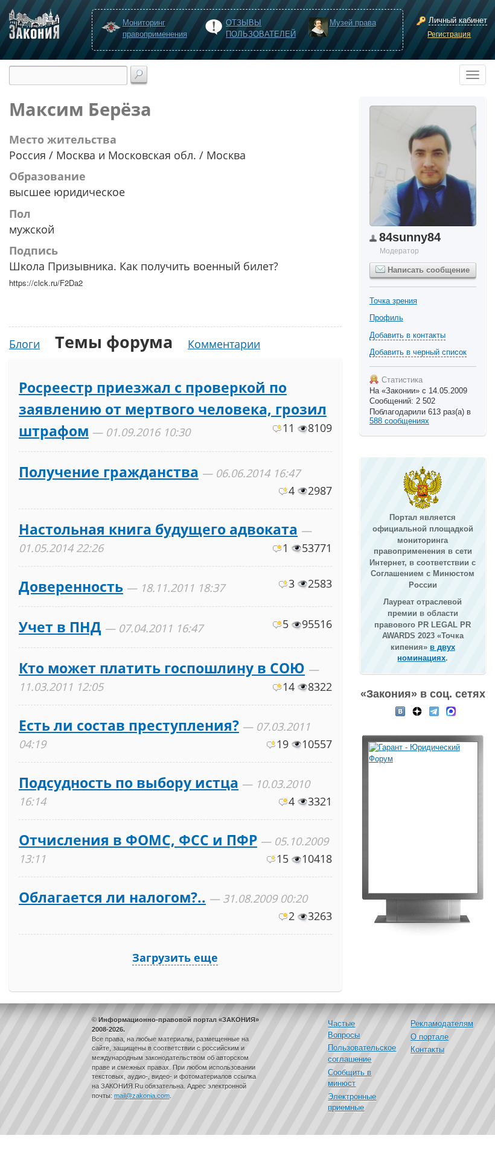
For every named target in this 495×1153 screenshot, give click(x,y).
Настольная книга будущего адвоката (158, 529)
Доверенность (71, 586)
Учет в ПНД (60, 627)
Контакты (427, 1049)
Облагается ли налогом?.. (112, 897)
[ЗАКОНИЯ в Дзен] (417, 711)
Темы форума (114, 342)
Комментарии (224, 344)
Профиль (386, 317)
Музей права (353, 22)
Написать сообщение (427, 270)
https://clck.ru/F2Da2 (46, 283)
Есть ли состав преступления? (129, 725)
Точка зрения (393, 300)
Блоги (24, 344)
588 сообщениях (399, 420)
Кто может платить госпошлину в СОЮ (162, 668)
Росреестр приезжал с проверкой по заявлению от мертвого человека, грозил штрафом (173, 409)
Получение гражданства (109, 471)
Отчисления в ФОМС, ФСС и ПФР (138, 840)
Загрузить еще (175, 957)
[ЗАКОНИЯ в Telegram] (434, 711)
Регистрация (449, 34)
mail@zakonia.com (142, 1095)
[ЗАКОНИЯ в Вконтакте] (400, 711)
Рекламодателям (441, 1023)
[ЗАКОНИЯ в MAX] (451, 711)
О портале (429, 1036)
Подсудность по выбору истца (128, 782)
